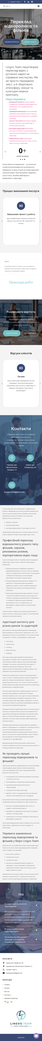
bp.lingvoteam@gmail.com (14, 973)
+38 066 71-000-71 (15, 2)
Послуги (6, 988)
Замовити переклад (11, 998)
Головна (7, 985)
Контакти (7, 995)
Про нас (6, 991)
